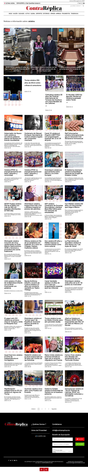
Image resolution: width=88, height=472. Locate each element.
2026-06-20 (7, 148)
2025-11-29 (7, 330)
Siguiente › (54, 409)
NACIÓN (15, 13)
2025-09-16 (7, 367)
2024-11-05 (27, 399)
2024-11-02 (48, 400)
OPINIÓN (52, 13)
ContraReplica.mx (47, 463)
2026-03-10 (48, 219)
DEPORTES (39, 13)
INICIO (10, 13)
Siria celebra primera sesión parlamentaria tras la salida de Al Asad (70, 69)
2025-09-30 (68, 332)
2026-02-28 (68, 215)
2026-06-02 (7, 182)
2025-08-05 (48, 367)
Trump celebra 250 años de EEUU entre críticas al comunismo (32, 83)
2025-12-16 (27, 296)
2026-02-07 (7, 259)
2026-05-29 (27, 182)
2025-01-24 (7, 400)
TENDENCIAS (74, 13)
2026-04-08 (27, 216)
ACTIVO (27, 13)
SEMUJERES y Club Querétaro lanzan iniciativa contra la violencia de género (38, 3)
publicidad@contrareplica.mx (75, 463)
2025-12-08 (68, 292)
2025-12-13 (48, 292)
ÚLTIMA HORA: (10, 3)
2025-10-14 (48, 328)
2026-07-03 (48, 110)
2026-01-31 (48, 254)
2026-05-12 (68, 182)
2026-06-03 (68, 145)
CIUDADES (21, 13)
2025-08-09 (27, 367)
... (24, 89)
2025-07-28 (68, 367)
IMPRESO (58, 13)
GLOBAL (33, 13)
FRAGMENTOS (66, 13)
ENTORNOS (46, 13)
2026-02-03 (27, 255)
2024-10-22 (68, 402)
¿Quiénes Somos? (75, 6)
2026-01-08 (68, 253)
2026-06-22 (69, 107)
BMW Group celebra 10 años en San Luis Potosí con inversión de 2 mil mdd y (17, 69)
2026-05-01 (7, 216)
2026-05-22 (48, 182)
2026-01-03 (7, 293)
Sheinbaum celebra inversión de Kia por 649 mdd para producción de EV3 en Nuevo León (44, 69)
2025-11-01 (27, 333)
